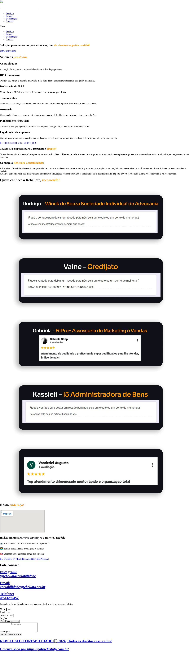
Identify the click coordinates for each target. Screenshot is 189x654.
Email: (22, 585)
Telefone (4, 615)
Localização (11, 18)
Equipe (9, 16)
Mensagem (5, 631)
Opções (3, 618)
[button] (94, 26)
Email (3, 612)
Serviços (10, 13)
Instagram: (18, 574)
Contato (9, 21)
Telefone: (9, 596)
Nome (3, 609)
